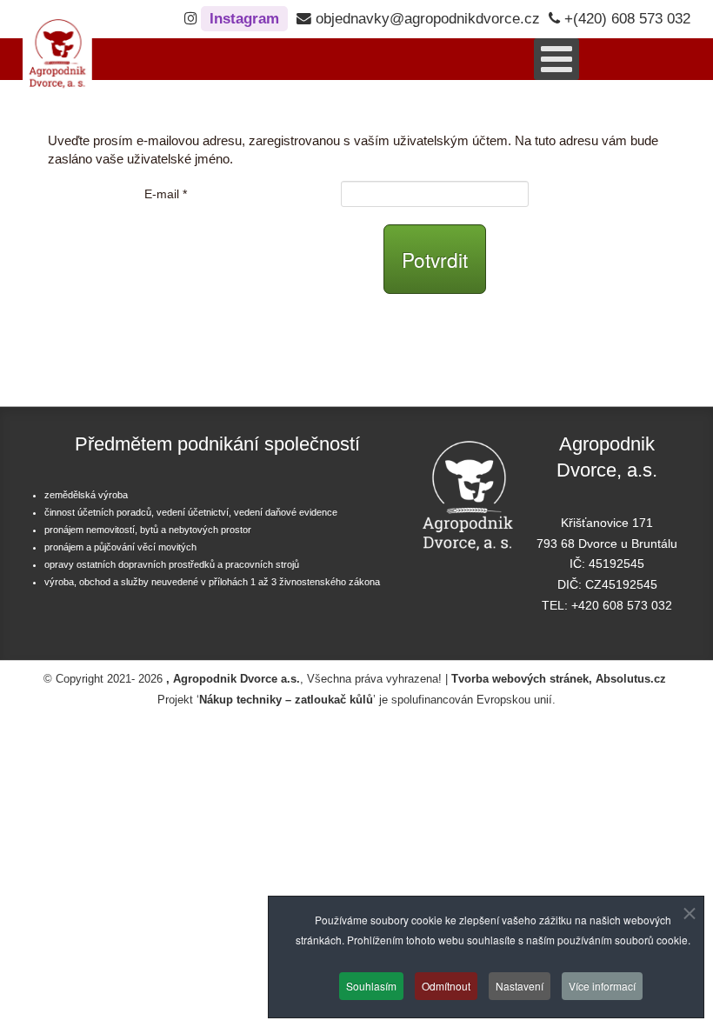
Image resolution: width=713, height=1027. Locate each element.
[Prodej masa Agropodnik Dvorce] (57, 47)
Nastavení (519, 985)
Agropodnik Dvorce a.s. (236, 679)
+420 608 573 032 (621, 605)
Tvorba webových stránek (520, 679)
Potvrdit (435, 259)
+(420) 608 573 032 (625, 18)
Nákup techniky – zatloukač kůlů (286, 700)
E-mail (165, 194)
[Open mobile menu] (556, 59)
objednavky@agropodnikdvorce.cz (425, 18)
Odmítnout (446, 985)
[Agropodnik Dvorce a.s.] (467, 488)
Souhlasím (371, 985)
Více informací (602, 985)
